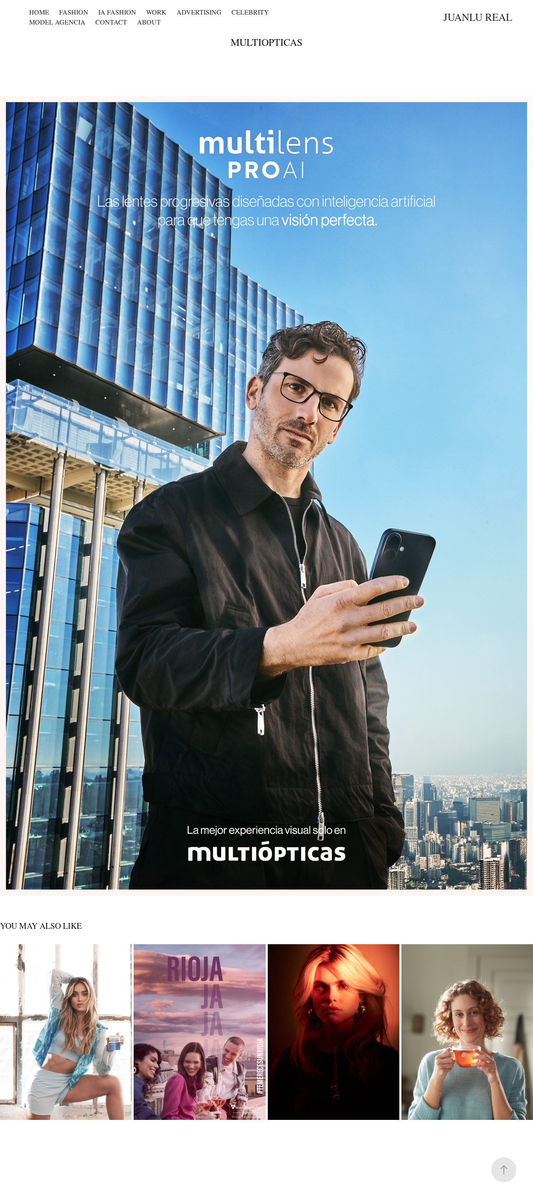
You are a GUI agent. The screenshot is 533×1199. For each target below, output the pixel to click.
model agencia (57, 21)
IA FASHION (117, 11)
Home (39, 11)
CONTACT (111, 21)
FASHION (73, 11)
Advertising (199, 11)
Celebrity (250, 11)
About (149, 21)
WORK (156, 11)
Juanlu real (477, 17)
